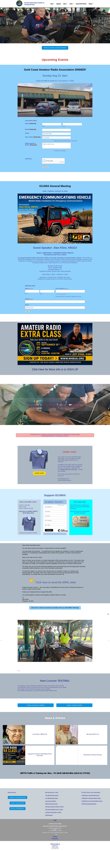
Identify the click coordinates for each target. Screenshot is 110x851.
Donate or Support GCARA (17, 803)
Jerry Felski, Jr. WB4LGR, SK (39, 734)
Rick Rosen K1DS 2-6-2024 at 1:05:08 (54, 806)
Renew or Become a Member (35, 705)
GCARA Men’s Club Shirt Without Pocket (91, 798)
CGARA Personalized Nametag (89, 803)
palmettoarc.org (55, 687)
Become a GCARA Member (17, 808)
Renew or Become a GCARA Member (55, 48)
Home (55, 820)
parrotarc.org (54, 686)
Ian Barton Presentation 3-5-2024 (53, 812)
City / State (47, 525)
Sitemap (55, 836)
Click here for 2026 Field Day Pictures (55, 25)
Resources (55, 838)
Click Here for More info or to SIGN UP (55, 369)
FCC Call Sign (48, 520)
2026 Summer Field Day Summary (93, 755)
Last (64, 126)
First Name (47, 511)
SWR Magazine (49, 815)
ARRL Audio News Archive (51, 803)
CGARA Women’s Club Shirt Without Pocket (92, 801)
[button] (1, 640)
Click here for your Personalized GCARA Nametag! (79, 512)
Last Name (47, 516)
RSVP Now (45, 167)
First (43, 126)
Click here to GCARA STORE (28, 533)
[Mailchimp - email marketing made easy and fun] (62, 531)
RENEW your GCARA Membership (17, 797)
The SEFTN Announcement (51, 795)
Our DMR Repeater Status (51, 798)
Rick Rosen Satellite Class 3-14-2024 (54, 809)
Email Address (49, 507)
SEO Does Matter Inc (55, 844)
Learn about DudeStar (50, 801)
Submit (27, 311)
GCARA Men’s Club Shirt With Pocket (90, 795)
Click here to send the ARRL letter (56, 582)
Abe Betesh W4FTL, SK (92, 734)
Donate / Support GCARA (74, 705)
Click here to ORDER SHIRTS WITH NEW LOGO (28, 512)
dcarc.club (41, 689)
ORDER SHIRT (39, 473)
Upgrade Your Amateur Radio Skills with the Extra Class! (40, 754)
